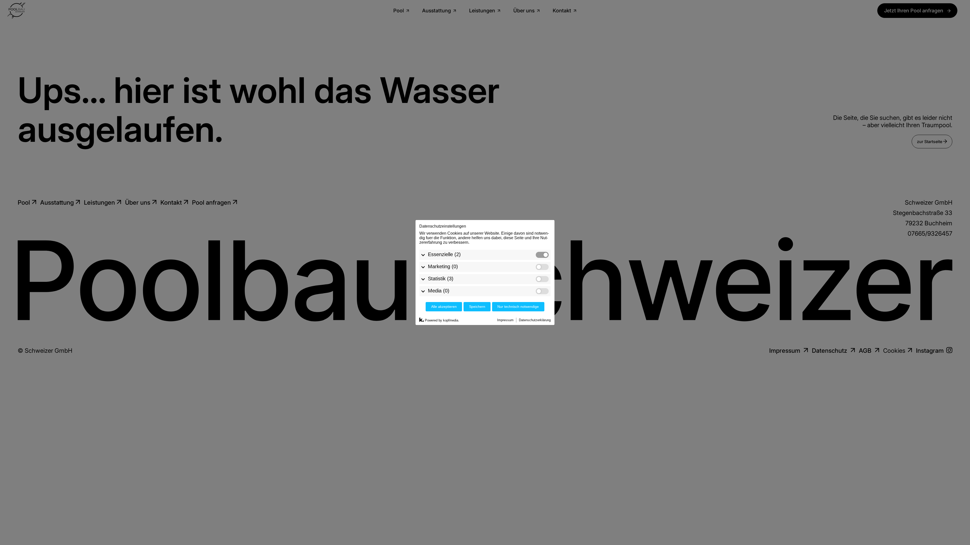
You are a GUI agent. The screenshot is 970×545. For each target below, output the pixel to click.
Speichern (477, 307)
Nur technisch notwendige (518, 307)
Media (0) (438, 290)
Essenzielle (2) (444, 254)
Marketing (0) (443, 266)
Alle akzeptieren (444, 307)
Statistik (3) (440, 278)
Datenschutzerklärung (535, 320)
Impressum (505, 320)
